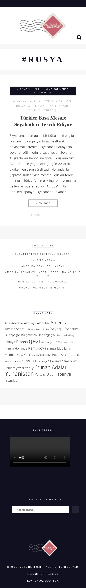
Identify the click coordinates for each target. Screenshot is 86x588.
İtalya (39, 106)
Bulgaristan (29, 335)
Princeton (9, 361)
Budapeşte (12, 335)
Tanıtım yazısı (14, 368)
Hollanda (23, 106)
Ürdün (51, 374)
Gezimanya (46, 342)
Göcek (57, 342)
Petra (55, 355)
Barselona (33, 329)
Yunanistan (19, 373)
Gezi (69, 101)
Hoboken (9, 349)
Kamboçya (37, 348)
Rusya (18, 361)
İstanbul (11, 380)
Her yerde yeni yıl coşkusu (43, 282)
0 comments (59, 89)
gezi (34, 341)
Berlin (45, 329)
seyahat (30, 360)
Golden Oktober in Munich (43, 288)
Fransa (22, 342)
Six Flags (43, 361)
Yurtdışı (50, 110)
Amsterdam (15, 329)
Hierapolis (68, 342)
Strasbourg (70, 361)
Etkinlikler (53, 101)
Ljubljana (63, 348)
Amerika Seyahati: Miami (43, 266)
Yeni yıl (30, 368)
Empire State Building (63, 335)
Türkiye (34, 110)
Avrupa (35, 101)
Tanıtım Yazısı (59, 106)
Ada (7, 323)
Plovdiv (64, 355)
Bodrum (71, 329)
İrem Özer (44, 93)
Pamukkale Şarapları (41, 355)
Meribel (10, 355)
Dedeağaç (45, 335)
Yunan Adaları (52, 367)
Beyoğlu (57, 329)
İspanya (63, 374)
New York (23, 355)
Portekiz (74, 355)
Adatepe (17, 323)
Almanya (19, 101)
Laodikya (51, 349)
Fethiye (10, 342)
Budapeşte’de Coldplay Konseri (43, 254)
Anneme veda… (43, 260)
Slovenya (54, 361)
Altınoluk (43, 323)
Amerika (59, 322)
